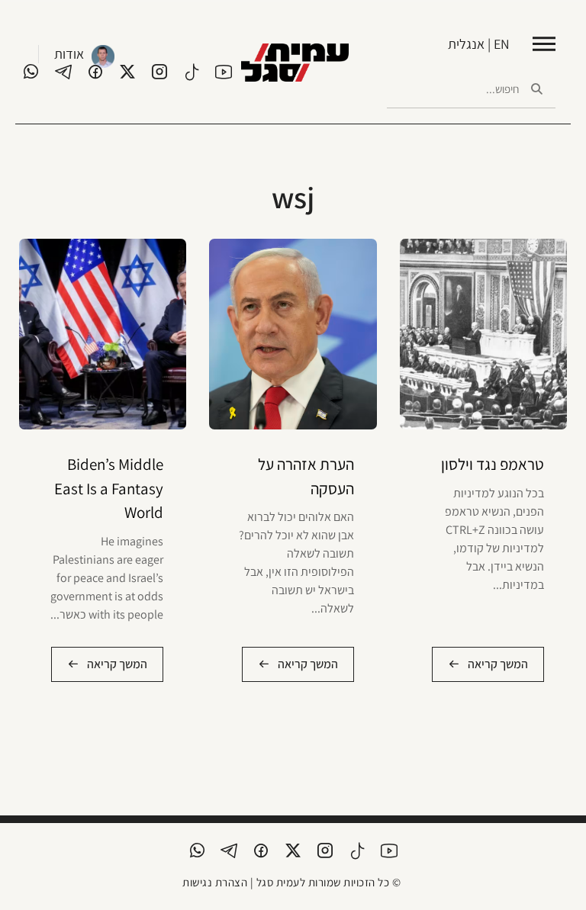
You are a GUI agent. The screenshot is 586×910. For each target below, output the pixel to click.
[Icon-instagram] (159, 71)
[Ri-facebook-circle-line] (95, 71)
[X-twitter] (127, 71)
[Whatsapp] (31, 71)
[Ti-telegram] (63, 71)
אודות (69, 54)
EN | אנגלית (479, 44)
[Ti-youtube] (223, 71)
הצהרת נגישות (214, 882)
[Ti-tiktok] (191, 71)
